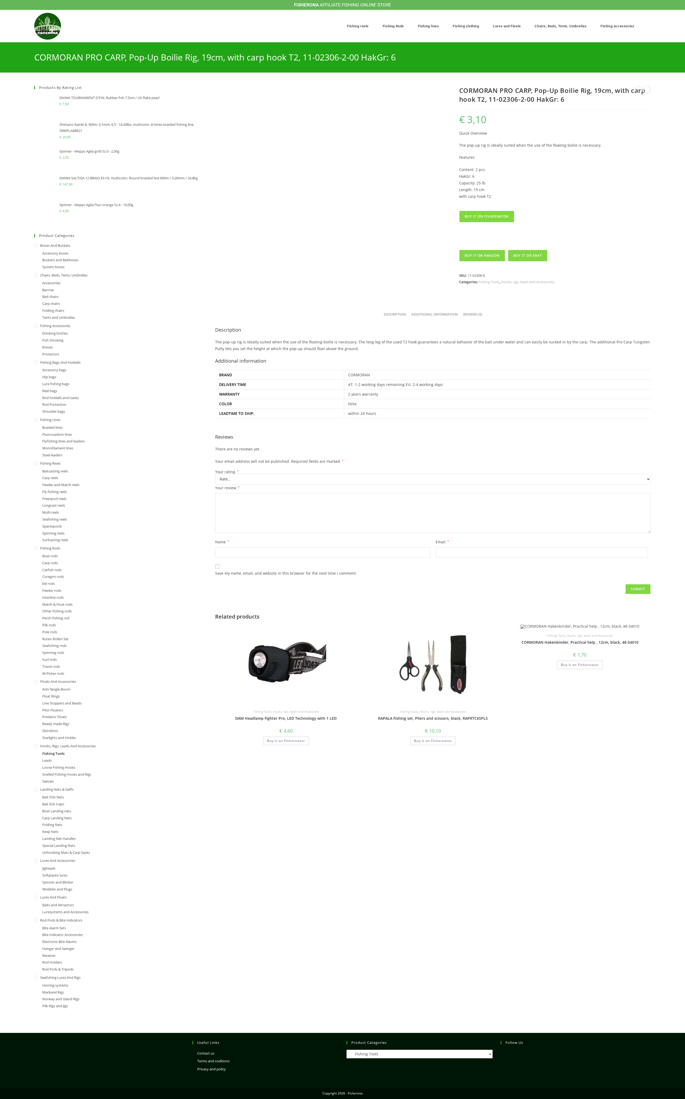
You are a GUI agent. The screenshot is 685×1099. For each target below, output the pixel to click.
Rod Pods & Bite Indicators (61, 920)
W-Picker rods (53, 673)
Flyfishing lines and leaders (63, 441)
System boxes (53, 266)
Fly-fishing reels (54, 491)
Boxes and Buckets (55, 245)
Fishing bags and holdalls (60, 362)
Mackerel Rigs (53, 992)
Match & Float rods (57, 604)
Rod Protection (54, 404)
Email (442, 541)
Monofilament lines (57, 448)
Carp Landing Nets (57, 818)
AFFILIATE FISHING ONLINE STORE (342, 4)
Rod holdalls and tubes (60, 397)
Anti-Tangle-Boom (56, 689)
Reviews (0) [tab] (472, 314)
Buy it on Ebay (527, 255)
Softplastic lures (54, 875)
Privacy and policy (211, 1069)
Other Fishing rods (57, 611)
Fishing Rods (50, 548)
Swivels (48, 781)
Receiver (49, 955)
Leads (47, 760)
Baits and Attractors (58, 905)
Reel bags (49, 390)
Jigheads (48, 868)
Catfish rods (52, 569)
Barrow (48, 289)
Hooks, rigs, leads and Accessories (527, 281)
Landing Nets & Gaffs (57, 789)
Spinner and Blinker (57, 882)
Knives (47, 347)
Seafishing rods (54, 645)
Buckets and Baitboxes (60, 259)
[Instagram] (503, 1054)
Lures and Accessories (57, 860)
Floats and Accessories (58, 681)
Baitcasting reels (55, 471)
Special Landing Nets (58, 845)
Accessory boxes (55, 253)
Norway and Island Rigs (60, 998)
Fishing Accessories (55, 325)
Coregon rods (53, 576)
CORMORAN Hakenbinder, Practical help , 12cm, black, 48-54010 (580, 642)
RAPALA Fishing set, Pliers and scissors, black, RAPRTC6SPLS (433, 718)
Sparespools (52, 526)
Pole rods (49, 632)
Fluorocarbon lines (57, 434)
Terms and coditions (213, 1061)
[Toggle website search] (649, 26)
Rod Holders (52, 962)
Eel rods (48, 583)
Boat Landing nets (56, 811)
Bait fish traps (53, 804)
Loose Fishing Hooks (58, 767)
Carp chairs (51, 303)
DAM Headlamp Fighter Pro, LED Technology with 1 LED (286, 718)
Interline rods (53, 597)
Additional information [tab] (434, 314)
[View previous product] (638, 89)
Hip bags (49, 376)
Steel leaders (52, 455)
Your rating (227, 472)
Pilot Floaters (52, 710)
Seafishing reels (54, 519)
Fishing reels (50, 463)
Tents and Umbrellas (58, 317)
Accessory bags (54, 369)
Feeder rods (51, 590)
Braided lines (52, 427)
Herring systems (55, 985)
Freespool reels (54, 498)
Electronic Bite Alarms (59, 941)
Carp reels (50, 477)
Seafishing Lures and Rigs (60, 977)
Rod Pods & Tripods (58, 969)
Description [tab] (395, 314)
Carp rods (50, 562)
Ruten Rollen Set (55, 638)
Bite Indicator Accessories (62, 934)
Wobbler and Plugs (57, 889)
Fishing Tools (489, 281)
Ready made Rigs (55, 723)
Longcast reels (53, 505)
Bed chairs (50, 296)
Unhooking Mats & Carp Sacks (66, 852)
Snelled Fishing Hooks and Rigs (66, 774)
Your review (227, 487)
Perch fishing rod (55, 618)
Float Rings (51, 696)
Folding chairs (53, 310)
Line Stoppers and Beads (62, 703)
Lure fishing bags (55, 383)
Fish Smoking (52, 340)
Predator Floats (54, 716)
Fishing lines (50, 419)
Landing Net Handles (59, 838)
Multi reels (50, 512)
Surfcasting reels (55, 539)
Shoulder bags (53, 411)
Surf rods (49, 659)
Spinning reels (53, 533)
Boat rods (50, 556)
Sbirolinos (50, 730)
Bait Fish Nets (53, 797)
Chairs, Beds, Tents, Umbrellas (63, 275)
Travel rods (51, 666)
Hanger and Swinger (58, 948)
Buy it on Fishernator (487, 216)
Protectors (50, 354)
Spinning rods (53, 652)
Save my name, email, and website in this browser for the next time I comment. (286, 573)
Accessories (51, 283)
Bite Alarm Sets (54, 928)
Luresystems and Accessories (65, 911)
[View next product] (647, 89)
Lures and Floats (53, 897)
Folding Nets (52, 824)
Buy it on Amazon (482, 255)
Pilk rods (49, 625)
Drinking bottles (55, 333)
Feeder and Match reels (60, 484)
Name (222, 541)
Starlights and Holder (59, 737)
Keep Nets (50, 831)
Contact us (205, 1053)
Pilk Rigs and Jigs (55, 1005)
